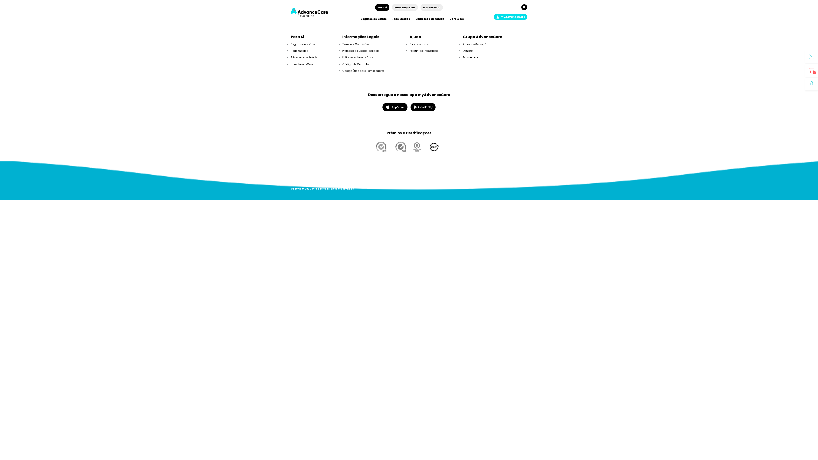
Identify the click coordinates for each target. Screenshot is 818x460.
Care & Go (456, 19)
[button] (510, 17)
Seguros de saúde (303, 44)
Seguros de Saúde (374, 19)
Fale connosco (419, 44)
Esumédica (470, 57)
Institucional (431, 7)
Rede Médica (401, 19)
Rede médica (299, 51)
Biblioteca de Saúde (429, 19)
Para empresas (405, 7)
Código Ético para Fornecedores (363, 71)
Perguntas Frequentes (424, 51)
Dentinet (468, 51)
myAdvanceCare (302, 64)
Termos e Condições (355, 44)
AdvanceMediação (475, 44)
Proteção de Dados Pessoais (360, 51)
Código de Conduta (355, 64)
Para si (382, 7)
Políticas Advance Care (357, 57)
